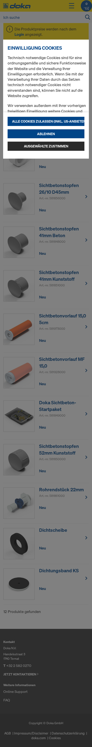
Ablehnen (46, 134)
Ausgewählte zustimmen (46, 146)
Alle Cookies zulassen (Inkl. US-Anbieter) (48, 121)
